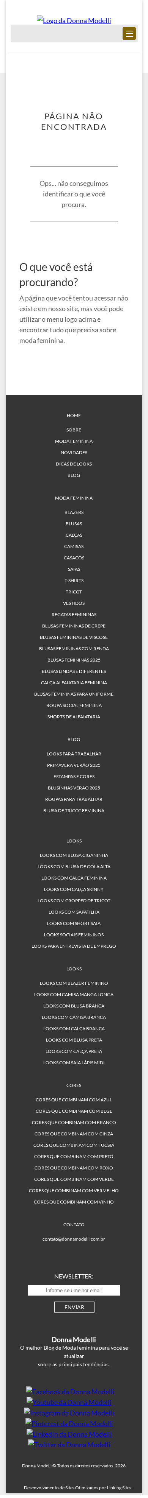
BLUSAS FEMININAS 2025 (74, 660)
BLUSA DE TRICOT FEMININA (73, 810)
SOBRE (73, 430)
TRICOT (74, 592)
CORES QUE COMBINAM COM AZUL (74, 1099)
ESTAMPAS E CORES (74, 776)
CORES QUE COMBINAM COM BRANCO (74, 1122)
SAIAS (74, 569)
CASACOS (74, 558)
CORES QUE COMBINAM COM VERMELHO (74, 1190)
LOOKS (74, 841)
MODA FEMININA (74, 441)
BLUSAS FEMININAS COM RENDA (74, 648)
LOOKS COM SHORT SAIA (74, 923)
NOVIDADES (74, 452)
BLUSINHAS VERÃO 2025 (74, 788)
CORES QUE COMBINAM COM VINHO (74, 1202)
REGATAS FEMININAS (74, 614)
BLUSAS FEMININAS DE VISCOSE (74, 637)
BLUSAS (74, 523)
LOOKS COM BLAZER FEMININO (74, 983)
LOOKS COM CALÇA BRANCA (74, 1028)
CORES (73, 1085)
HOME (74, 415)
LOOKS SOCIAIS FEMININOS (74, 934)
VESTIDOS (74, 603)
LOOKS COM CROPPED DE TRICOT (74, 900)
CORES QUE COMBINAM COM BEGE (74, 1111)
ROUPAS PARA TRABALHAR (73, 799)
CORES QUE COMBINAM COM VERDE (74, 1179)
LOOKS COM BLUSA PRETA (74, 1040)
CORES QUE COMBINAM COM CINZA (74, 1134)
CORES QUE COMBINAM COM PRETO (73, 1156)
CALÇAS (74, 535)
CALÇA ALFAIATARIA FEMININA (74, 682)
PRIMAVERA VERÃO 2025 (74, 765)
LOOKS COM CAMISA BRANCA (74, 1017)
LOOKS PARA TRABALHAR (74, 754)
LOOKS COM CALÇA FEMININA (74, 878)
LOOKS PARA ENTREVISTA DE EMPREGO (73, 946)
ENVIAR (74, 1307)
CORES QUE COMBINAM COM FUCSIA (73, 1145)
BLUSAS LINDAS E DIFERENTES (74, 671)
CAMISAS (73, 546)
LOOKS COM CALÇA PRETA (74, 1051)
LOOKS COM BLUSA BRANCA (73, 1006)
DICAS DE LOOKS (74, 464)
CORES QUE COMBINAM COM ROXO (74, 1168)
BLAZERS (74, 512)
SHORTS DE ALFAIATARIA (73, 716)
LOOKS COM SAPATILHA (74, 912)
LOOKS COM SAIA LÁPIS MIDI (74, 1062)
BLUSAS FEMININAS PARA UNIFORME (73, 694)
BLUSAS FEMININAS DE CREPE (73, 626)
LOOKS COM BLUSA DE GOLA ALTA (74, 866)
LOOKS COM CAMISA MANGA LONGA (73, 994)
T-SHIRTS (74, 580)
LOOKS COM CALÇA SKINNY (74, 889)
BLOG (74, 475)
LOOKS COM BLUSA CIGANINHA (74, 855)
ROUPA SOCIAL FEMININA (74, 705)
